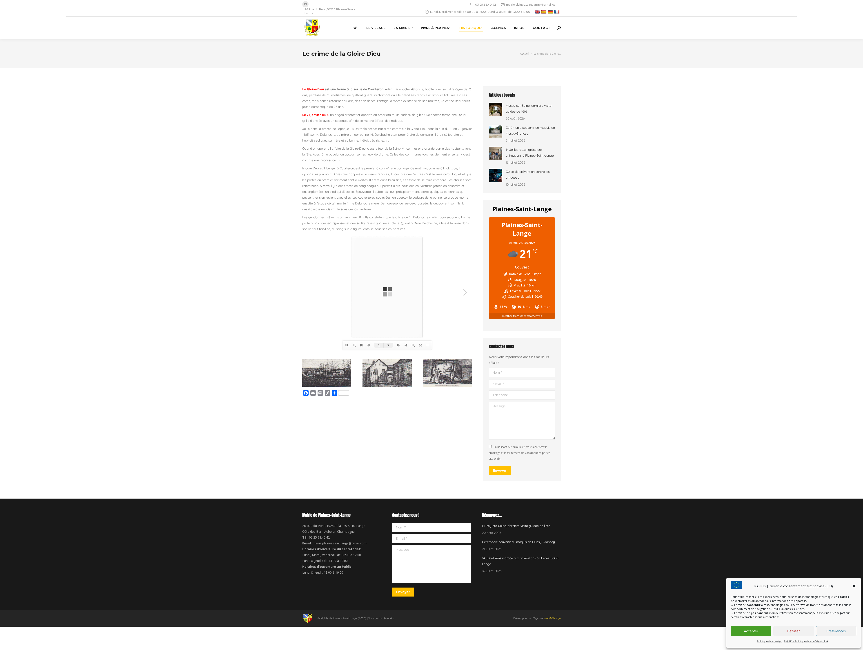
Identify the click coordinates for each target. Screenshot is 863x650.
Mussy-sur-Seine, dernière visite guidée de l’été (529, 108)
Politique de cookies (769, 641)
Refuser (793, 631)
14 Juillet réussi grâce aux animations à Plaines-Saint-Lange (530, 153)
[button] (854, 586)
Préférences (836, 631)
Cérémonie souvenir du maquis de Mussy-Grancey (530, 130)
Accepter (751, 631)
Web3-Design (552, 618)
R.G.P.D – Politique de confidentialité (806, 641)
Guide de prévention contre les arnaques (528, 175)
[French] (557, 11)
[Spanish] (544, 11)
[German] (551, 11)
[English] (538, 11)
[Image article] (495, 109)
